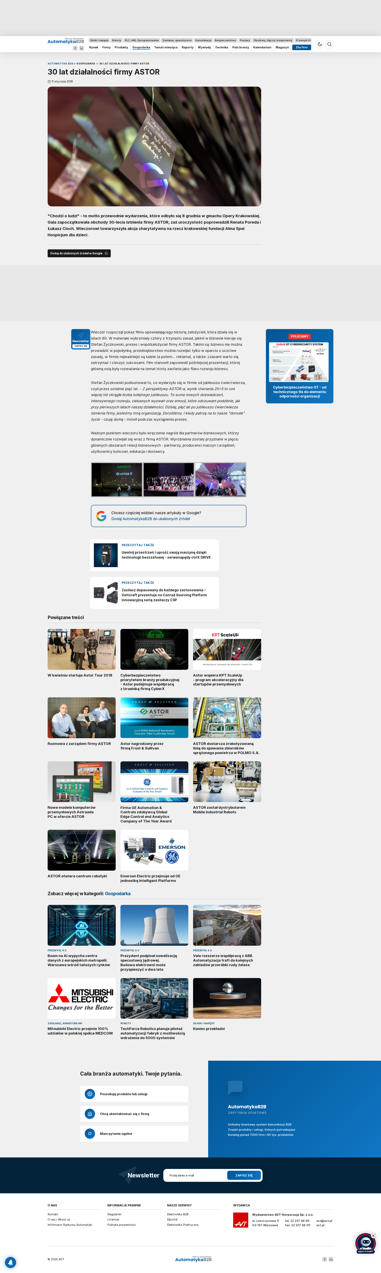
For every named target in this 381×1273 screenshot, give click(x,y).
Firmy (106, 47)
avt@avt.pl (324, 1221)
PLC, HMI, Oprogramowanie (142, 40)
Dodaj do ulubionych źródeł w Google (76, 253)
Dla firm (302, 47)
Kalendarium (262, 47)
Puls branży (240, 47)
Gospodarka (141, 47)
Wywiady (204, 47)
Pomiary (245, 40)
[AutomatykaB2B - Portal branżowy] (66, 41)
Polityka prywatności (121, 1225)
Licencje (113, 1219)
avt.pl (320, 1225)
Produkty (121, 47)
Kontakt (53, 1214)
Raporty (188, 47)
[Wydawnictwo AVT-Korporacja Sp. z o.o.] (240, 1221)
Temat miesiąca (166, 47)
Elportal (172, 1219)
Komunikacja (203, 40)
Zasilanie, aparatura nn (177, 40)
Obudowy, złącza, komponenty (273, 40)
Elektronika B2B (178, 1214)
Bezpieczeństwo (225, 40)
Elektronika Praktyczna (182, 1225)
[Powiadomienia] (10, 1262)
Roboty (116, 40)
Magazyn (282, 47)
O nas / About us (59, 1219)
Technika (221, 47)
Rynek (93, 47)
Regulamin (114, 1214)
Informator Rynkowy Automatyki (70, 1225)
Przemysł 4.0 (304, 40)
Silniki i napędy (99, 40)
